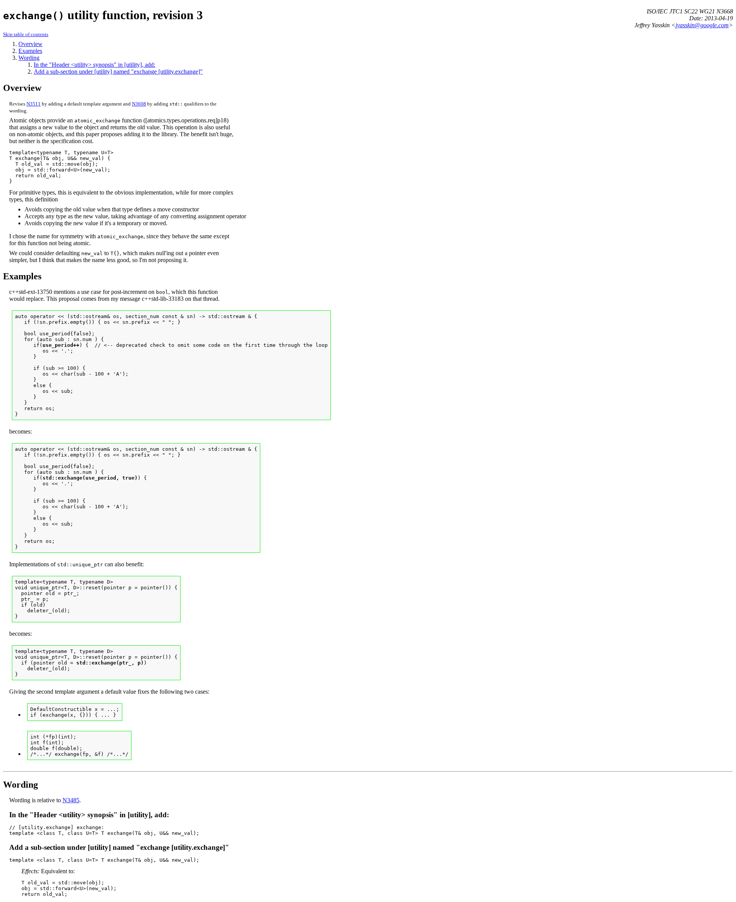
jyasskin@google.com (702, 25)
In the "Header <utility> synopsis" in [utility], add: (94, 64)
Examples (30, 51)
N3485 (70, 800)
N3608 (139, 104)
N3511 (33, 104)
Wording (28, 57)
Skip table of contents (25, 34)
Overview (30, 44)
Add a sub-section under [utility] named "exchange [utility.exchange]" (118, 71)
